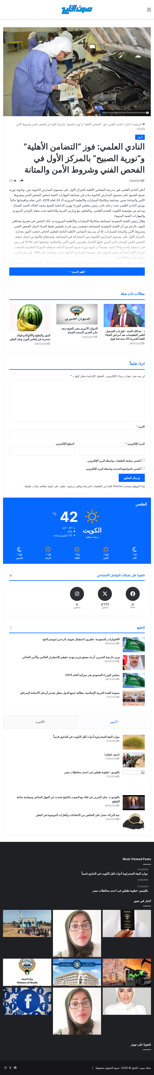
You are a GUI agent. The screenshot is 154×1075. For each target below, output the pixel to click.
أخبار (127, 124)
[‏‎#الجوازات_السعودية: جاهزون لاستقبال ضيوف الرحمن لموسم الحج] (134, 644)
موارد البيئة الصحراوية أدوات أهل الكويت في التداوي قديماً (86, 736)
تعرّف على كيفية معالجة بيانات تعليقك (44, 486)
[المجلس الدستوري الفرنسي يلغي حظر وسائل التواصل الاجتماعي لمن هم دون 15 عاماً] (27, 1001)
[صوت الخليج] (77, 9)
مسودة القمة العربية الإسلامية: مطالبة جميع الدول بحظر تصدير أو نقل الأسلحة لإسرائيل (70, 692)
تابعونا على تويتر (141, 1044)
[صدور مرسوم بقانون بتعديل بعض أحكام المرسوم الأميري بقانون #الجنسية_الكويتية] (127, 923)
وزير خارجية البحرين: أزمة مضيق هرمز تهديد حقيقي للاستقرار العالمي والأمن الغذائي (71, 657)
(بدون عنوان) (112, 754)
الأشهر (114, 722)
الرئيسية (137, 124)
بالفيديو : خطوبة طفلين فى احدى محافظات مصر (92, 772)
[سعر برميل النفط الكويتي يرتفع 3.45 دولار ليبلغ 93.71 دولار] (127, 972)
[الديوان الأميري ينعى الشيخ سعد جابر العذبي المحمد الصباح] (76, 314)
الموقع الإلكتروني (65, 443)
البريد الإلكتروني (135, 443)
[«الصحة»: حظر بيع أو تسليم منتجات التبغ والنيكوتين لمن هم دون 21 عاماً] (27, 972)
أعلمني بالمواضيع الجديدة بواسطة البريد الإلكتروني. (113, 468)
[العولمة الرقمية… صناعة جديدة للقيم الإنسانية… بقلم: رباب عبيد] (77, 933)
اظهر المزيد (78, 271)
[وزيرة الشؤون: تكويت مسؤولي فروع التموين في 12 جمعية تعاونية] (127, 1001)
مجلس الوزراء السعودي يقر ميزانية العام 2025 (92, 675)
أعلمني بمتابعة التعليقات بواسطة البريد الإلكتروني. (114, 460)
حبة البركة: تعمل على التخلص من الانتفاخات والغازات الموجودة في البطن (78, 815)
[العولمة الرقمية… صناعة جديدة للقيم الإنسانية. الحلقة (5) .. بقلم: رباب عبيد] (77, 1011)
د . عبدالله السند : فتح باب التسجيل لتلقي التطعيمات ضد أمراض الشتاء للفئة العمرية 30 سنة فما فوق (125, 334)
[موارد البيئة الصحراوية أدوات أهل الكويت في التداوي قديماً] (134, 742)
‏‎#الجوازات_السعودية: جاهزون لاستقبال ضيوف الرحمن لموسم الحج (81, 639)
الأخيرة (40, 722)
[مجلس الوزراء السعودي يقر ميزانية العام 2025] (134, 680)
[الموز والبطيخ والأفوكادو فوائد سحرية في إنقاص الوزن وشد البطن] (29, 317)
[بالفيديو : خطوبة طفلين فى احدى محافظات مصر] (134, 781)
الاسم (141, 426)
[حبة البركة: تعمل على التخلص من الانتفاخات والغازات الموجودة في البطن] (134, 821)
